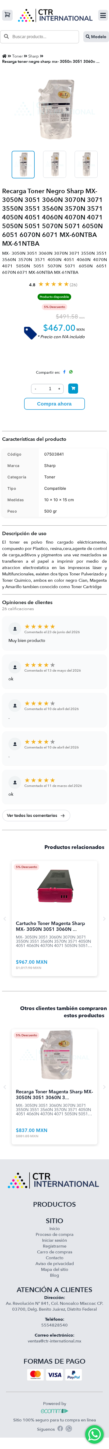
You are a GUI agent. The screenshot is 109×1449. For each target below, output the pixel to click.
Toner (17, 56)
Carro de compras (54, 1252)
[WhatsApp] (69, 1429)
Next (104, 918)
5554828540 (54, 1325)
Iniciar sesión (54, 1240)
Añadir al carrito (54, 881)
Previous (4, 918)
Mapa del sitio (54, 1269)
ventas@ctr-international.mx (54, 1341)
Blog (54, 1275)
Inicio (54, 1229)
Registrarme (54, 1246)
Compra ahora (54, 404)
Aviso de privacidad (54, 1264)
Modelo (98, 37)
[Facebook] (60, 1429)
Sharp (33, 56)
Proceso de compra (55, 1234)
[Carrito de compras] (7, 15)
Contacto (54, 1258)
